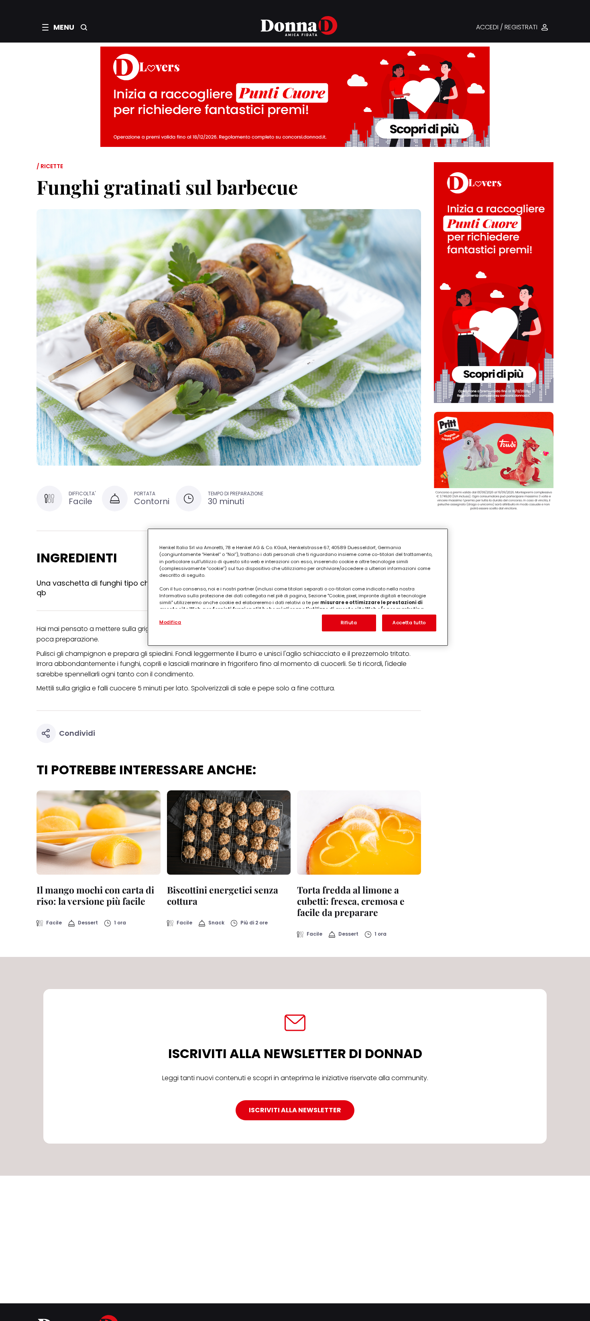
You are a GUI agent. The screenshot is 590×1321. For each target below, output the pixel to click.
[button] (58, 27)
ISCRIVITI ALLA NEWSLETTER (295, 1110)
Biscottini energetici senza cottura (222, 895)
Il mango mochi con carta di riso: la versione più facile (95, 895)
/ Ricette (50, 166)
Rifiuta (349, 622)
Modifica (170, 622)
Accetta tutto (409, 622)
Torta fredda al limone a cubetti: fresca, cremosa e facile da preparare (351, 900)
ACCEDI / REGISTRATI (506, 27)
